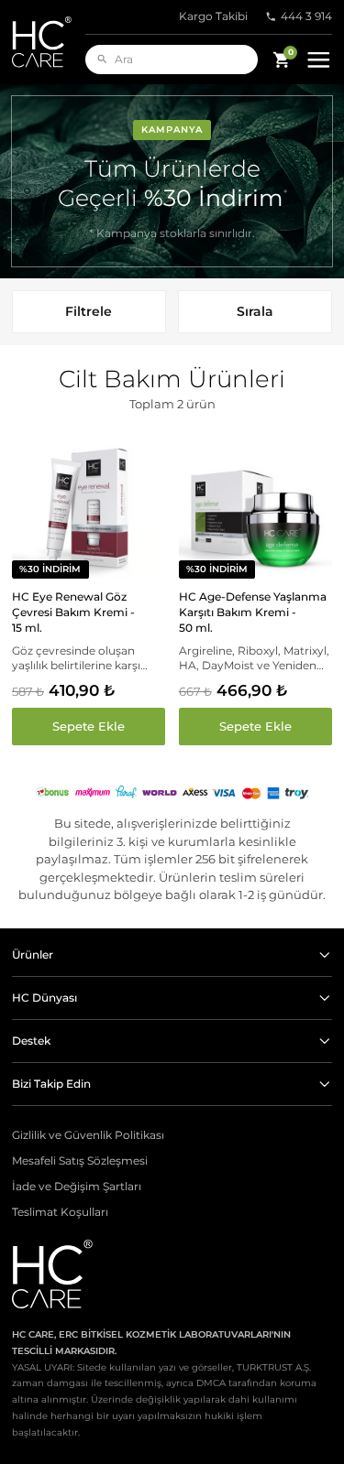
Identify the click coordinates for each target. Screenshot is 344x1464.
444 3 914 (306, 16)
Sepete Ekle (88, 726)
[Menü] (318, 59)
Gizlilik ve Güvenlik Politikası (88, 1135)
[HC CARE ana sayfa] (48, 42)
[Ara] (102, 59)
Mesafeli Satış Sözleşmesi (80, 1161)
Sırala (255, 311)
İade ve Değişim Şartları (76, 1186)
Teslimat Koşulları (60, 1212)
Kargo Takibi (213, 16)
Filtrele (88, 311)
